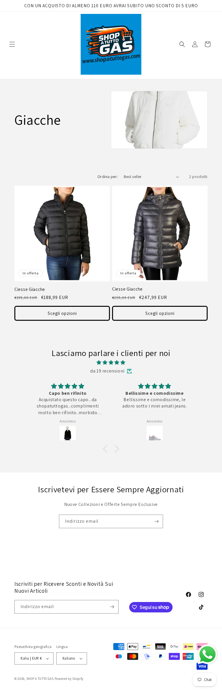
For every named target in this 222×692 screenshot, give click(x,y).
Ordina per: (107, 176)
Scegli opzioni (62, 313)
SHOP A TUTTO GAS (40, 679)
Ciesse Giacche (29, 289)
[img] (111, 362)
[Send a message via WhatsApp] (207, 654)
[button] (12, 44)
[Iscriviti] (156, 521)
